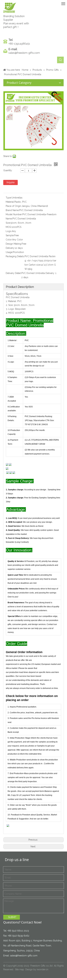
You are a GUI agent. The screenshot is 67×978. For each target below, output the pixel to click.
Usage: (9, 252)
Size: (8, 223)
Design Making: (14, 243)
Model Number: (14, 214)
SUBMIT (12, 917)
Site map (19, 969)
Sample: (10, 235)
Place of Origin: (14, 206)
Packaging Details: (15, 256)
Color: (9, 239)
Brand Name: (12, 210)
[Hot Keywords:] (60, 60)
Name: (9, 218)
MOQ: (9, 227)
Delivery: (10, 248)
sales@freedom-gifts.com (24, 52)
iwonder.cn (42, 969)
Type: (9, 197)
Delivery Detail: (13, 273)
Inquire (10, 182)
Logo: (9, 231)
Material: (10, 202)
